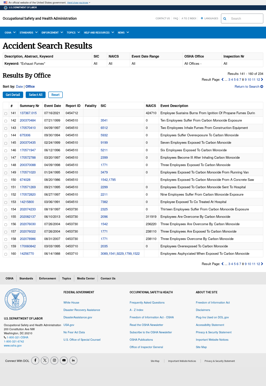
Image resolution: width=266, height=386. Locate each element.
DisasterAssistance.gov (77, 317)
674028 (25, 179)
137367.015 (28, 112)
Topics (66, 278)
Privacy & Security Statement (214, 332)
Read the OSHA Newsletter (146, 325)
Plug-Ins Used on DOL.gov (212, 317)
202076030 (28, 223)
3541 (104, 120)
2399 (104, 157)
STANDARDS (27, 32)
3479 (104, 172)
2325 (104, 209)
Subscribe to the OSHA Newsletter (151, 332)
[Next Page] (262, 79)
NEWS (121, 32)
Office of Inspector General (146, 347)
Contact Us (163, 18)
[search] (225, 18)
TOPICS (71, 32)
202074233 (28, 209)
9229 (120, 253)
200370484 (28, 120)
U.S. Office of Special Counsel (81, 339)
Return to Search (247, 86)
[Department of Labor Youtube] (64, 360)
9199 (104, 142)
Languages (211, 18)
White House (71, 302)
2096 (104, 216)
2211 (104, 194)
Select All (35, 95)
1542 (104, 179)
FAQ (176, 18)
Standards (26, 278)
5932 (104, 134)
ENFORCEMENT (50, 32)
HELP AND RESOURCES (97, 32)
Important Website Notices (212, 339)
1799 (128, 253)
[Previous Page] (222, 79)
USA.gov (68, 325)
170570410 (28, 127)
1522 (136, 253)
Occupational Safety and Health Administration (40, 18)
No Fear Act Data (74, 332)
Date (19, 86)
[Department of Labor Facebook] (35, 360)
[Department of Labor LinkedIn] (73, 360)
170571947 (28, 149)
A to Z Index (189, 18)
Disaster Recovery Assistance (81, 310)
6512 (104, 127)
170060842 (28, 245)
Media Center (86, 278)
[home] (15, 299)
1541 (112, 253)
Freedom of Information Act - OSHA (152, 317)
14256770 (27, 253)
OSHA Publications (141, 339)
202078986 (28, 238)
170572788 (28, 157)
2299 (104, 186)
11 (253, 79)
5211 (104, 149)
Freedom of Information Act (213, 302)
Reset (55, 95)
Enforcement (47, 278)
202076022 (28, 231)
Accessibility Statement (210, 325)
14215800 (27, 201)
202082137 (28, 216)
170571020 (28, 172)
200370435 (28, 142)
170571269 (28, 186)
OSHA (8, 32)
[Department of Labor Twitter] (45, 360)
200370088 (28, 164)
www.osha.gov (13, 345)
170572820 (28, 194)
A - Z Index (136, 310)
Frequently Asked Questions (147, 302)
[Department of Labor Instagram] (54, 360)
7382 (104, 201)
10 (249, 79)
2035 (104, 245)
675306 (25, 134)
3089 (104, 253)
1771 (104, 164)
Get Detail (13, 95)
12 (258, 79)
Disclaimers (203, 310)
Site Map (201, 347)
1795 (112, 179)
